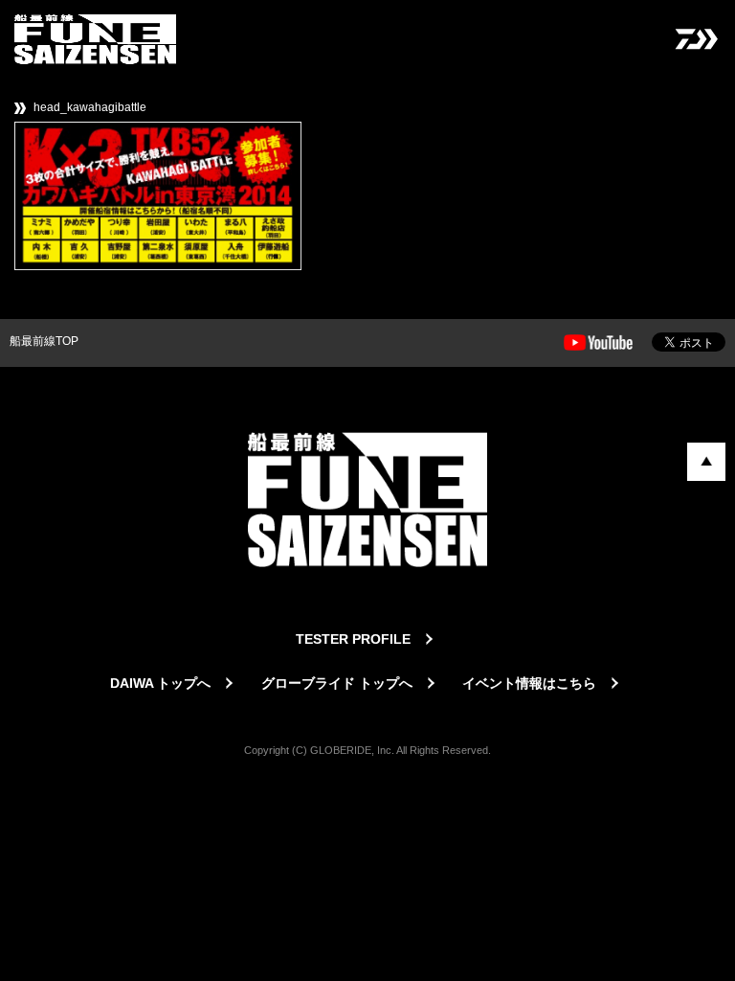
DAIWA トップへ (160, 683)
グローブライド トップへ (336, 683)
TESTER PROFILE (353, 639)
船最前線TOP (44, 341)
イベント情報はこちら (529, 683)
